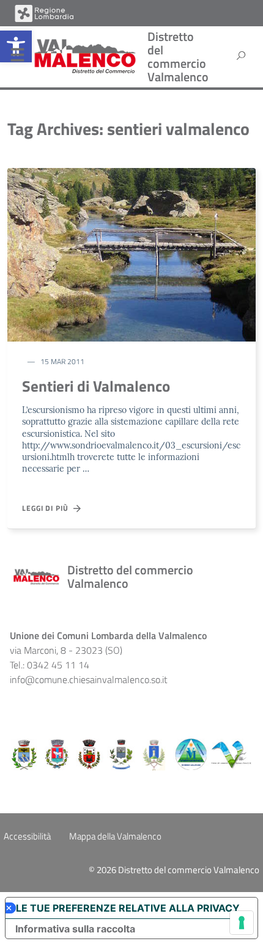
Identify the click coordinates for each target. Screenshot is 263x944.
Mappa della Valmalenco (115, 836)
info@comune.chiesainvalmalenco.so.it (89, 679)
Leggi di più (47, 508)
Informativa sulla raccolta (75, 929)
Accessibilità (27, 836)
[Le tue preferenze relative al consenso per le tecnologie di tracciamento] (241, 922)
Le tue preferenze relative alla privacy (128, 908)
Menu (17, 57)
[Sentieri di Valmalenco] (131, 253)
